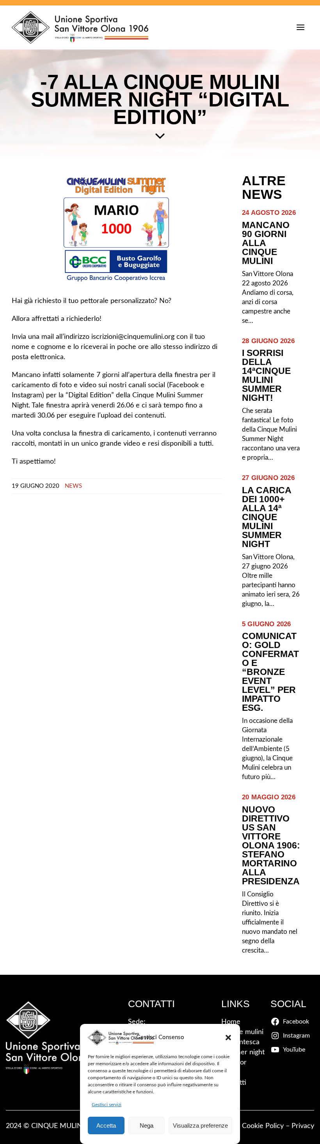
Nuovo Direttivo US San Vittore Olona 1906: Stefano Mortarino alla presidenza (271, 845)
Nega (146, 1125)
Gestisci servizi (106, 1104)
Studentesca (240, 1042)
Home (230, 1021)
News (73, 486)
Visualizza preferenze (200, 1125)
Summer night (243, 1052)
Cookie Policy (263, 1126)
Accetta (106, 1125)
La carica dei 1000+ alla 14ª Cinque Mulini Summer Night (266, 517)
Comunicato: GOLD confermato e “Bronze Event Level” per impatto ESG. (270, 672)
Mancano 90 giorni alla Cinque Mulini (266, 243)
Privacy (303, 1126)
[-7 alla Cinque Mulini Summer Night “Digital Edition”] (117, 229)
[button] (228, 1037)
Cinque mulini (242, 1032)
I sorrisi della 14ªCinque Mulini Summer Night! (266, 375)
